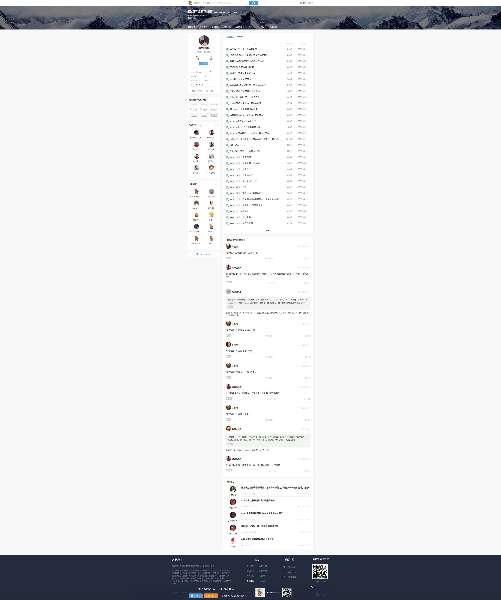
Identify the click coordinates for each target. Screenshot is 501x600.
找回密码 (310, 3)
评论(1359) (307, 471)
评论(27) (308, 258)
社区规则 (262, 581)
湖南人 (233, 546)
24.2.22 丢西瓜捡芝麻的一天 (243, 121)
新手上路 (250, 566)
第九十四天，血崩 (238, 187)
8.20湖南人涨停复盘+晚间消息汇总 (257, 539)
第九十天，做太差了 (239, 211)
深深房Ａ (204, 104)
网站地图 (263, 571)
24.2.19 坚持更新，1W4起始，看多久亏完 (249, 133)
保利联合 (194, 104)
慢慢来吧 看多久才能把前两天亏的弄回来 (249, 55)
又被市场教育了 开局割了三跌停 (245, 91)
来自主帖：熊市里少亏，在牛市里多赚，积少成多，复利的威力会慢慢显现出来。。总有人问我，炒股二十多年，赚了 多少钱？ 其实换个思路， (268, 314)
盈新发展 (214, 110)
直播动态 (227, 26)
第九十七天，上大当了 (240, 169)
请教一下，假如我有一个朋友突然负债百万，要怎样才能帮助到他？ (261, 139)
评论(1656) (307, 283)
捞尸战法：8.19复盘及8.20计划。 (241, 330)
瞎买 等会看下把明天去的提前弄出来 (247, 61)
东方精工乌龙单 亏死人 (240, 79)
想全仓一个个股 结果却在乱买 (244, 109)
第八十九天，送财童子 (240, 217)
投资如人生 (236, 291)
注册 (304, 3)
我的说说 (238, 26)
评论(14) (308, 378)
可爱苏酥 (233, 494)
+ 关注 (204, 63)
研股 (262, 26)
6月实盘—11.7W (237, 145)
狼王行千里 (232, 520)
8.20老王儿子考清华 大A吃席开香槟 (258, 500)
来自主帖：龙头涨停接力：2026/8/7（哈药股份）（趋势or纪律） (248, 450)
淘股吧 (197, 3)
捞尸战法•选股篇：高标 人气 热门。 (242, 252)
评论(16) (308, 336)
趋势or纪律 (236, 429)
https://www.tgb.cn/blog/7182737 (226, 12)
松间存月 (236, 345)
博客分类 (240, 36)
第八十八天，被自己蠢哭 (241, 223)
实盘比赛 (274, 26)
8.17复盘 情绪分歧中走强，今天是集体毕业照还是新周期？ (253, 393)
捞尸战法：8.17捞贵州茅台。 (239, 414)
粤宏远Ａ (214, 104)
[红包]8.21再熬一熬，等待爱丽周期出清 (259, 526)
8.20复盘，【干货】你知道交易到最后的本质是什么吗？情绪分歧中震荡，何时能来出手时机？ (267, 275)
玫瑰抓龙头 (236, 267)
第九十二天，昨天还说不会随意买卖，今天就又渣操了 (255, 199)
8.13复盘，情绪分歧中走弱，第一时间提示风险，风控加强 (253, 465)
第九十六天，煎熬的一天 (241, 175)
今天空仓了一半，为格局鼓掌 (243, 49)
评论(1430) (307, 399)
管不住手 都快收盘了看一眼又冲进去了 (248, 85)
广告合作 (250, 576)
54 (231, 307)
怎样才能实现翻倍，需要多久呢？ (245, 151)
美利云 (194, 115)
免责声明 (263, 566)
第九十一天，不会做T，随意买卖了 (246, 205)
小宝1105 (233, 507)
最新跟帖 (215, 26)
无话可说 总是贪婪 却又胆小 (243, 67)
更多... (217, 125)
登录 (300, 3)
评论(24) (308, 420)
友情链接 (263, 576)
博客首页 (191, 26)
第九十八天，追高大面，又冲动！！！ (247, 163)
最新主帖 (203, 26)
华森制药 (204, 110)
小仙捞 (235, 246)
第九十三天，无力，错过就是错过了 (246, 193)
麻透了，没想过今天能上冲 (242, 73)
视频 (250, 26)
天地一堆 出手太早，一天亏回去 (245, 97)
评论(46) (308, 357)
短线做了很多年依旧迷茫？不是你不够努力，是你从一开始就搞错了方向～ (275, 487)
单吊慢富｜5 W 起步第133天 (239, 351)
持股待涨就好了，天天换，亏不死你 (246, 115)
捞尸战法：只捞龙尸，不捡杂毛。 (241, 372)
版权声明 (250, 571)
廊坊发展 (214, 115)
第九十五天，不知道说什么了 (243, 181)
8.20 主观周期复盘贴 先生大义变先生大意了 (262, 513)
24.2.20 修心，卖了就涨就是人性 (245, 127)
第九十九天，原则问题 (240, 157)
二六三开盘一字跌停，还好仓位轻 (245, 103)
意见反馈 (250, 581)
